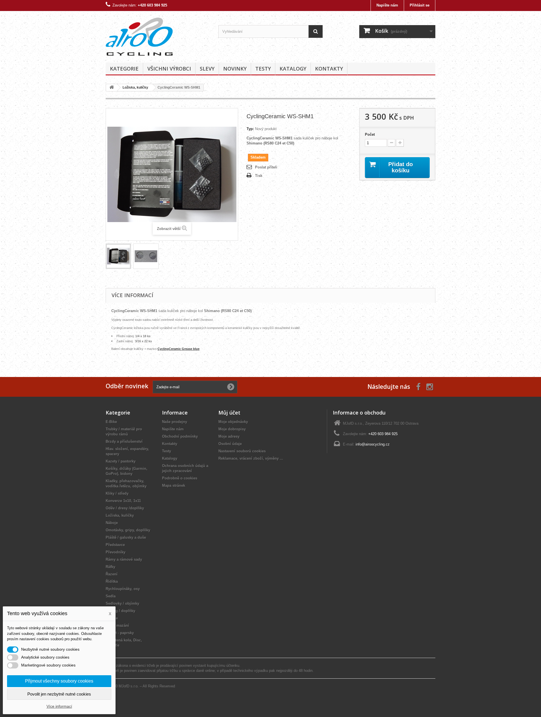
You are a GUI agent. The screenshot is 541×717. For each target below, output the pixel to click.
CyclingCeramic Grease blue (178, 348)
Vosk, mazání (117, 625)
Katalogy (293, 68)
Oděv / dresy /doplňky (125, 508)
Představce (115, 545)
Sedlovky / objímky (122, 603)
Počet (370, 134)
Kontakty (329, 68)
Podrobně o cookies (179, 478)
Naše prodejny (174, 422)
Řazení (111, 574)
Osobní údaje (230, 444)
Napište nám (387, 5)
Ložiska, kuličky (120, 515)
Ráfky (110, 567)
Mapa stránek (173, 485)
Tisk (258, 176)
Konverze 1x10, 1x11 (123, 501)
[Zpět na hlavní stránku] (111, 87)
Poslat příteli (266, 167)
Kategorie (124, 68)
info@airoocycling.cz (373, 444)
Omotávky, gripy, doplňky (128, 530)
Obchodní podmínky (180, 436)
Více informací (59, 706)
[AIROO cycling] (158, 35)
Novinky (235, 68)
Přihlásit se (419, 5)
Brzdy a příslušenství (124, 441)
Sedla (111, 596)
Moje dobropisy (232, 429)
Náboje (112, 523)
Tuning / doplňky (120, 611)
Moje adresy (229, 436)
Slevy (207, 68)
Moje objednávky (233, 422)
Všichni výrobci (169, 68)
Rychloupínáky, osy (123, 589)
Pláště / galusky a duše (126, 537)
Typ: (250, 129)
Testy (263, 68)
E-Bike (111, 422)
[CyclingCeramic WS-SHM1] (118, 256)
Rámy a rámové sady (124, 559)
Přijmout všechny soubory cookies (59, 681)
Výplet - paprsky (120, 633)
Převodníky (115, 552)
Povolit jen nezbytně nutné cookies (59, 694)
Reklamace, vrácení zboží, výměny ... (250, 458)
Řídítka (112, 581)
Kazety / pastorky (121, 461)
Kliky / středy (117, 493)
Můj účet (229, 412)
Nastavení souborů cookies (242, 451)
